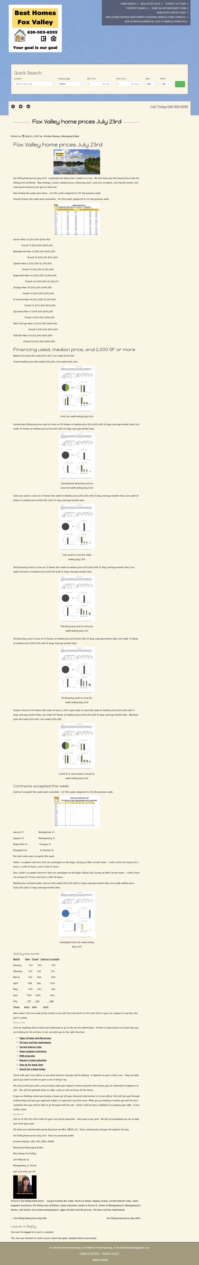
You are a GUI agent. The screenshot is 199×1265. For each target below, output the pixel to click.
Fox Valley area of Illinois (46, 1205)
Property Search (137, 8)
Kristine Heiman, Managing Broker (61, 136)
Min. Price (91, 78)
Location (18, 78)
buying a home (100, 1200)
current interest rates (120, 1200)
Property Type (64, 78)
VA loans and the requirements (109, 1209)
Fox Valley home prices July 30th (125, 1218)
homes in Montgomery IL (111, 1205)
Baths (162, 78)
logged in (29, 1232)
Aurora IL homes (83, 1200)
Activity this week (64, 1200)
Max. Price (120, 78)
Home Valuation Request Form (169, 8)
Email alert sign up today (171, 12)
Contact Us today (175, 3)
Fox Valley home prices (32, 1200)
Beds (148, 78)
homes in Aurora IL (87, 1205)
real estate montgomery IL (45, 1209)
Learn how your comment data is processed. (74, 1238)
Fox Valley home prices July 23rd (76, 121)
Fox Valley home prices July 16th (28, 1218)
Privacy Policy (110, 1253)
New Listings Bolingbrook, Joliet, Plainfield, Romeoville (156, 21)
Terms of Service (89, 1253)
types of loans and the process (76, 1209)
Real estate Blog (150, 3)
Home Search (128, 3)
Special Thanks (100, 1259)
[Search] (180, 84)
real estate (24, 1209)
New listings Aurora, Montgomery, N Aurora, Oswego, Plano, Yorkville (146, 17)
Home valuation (68, 1205)
